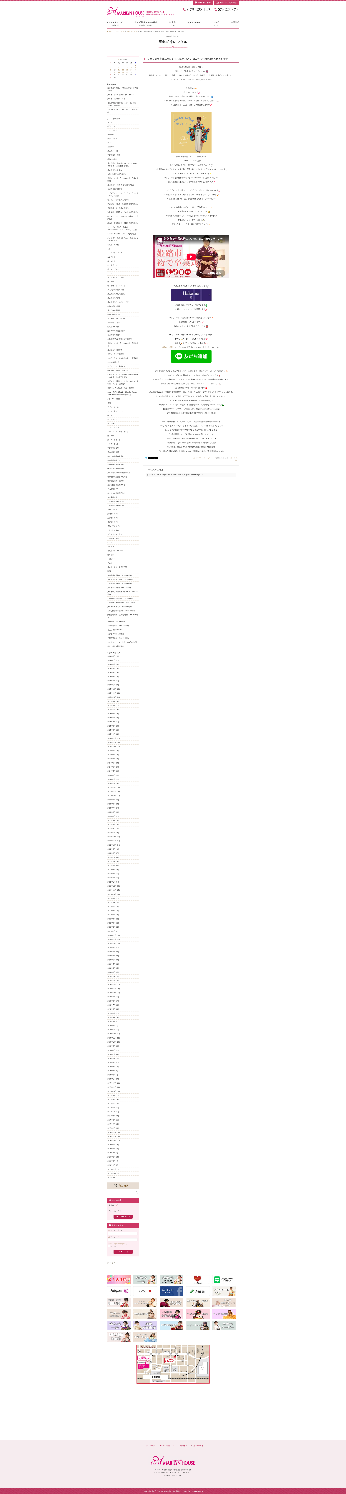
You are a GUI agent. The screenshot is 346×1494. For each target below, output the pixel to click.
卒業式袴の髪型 (113, 448)
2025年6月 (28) (113, 714)
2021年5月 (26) (113, 915)
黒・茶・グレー (113, 269)
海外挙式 (110, 555)
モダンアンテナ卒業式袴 (116, 366)
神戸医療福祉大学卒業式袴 (117, 477)
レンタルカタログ (167, 1446)
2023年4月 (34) (113, 820)
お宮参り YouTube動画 (115, 634)
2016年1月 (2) (112, 1165)
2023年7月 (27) (113, 808)
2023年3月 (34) (113, 824)
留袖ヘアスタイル (113, 526)
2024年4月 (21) (113, 771)
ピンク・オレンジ (113, 427)
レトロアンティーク (114, 253)
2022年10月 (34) (113, 845)
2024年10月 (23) (113, 746)
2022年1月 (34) (113, 882)
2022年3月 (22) (113, 874)
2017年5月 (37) (113, 1112)
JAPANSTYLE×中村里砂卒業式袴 (119, 339)
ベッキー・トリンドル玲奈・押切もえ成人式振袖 (122, 217)
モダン (109, 249)
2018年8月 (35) (113, 1050)
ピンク (109, 273)
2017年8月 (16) (113, 1099)
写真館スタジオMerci (115, 551)
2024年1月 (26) (113, 783)
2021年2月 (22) (113, 927)
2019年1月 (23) (113, 1030)
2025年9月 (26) (113, 701)
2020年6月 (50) (113, 960)
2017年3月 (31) (113, 1120)
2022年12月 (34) (113, 837)
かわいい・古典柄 (113, 399)
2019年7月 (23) (113, 1005)
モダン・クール (113, 407)
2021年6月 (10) (113, 911)
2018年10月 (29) (113, 1042)
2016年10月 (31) (113, 1140)
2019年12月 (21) (113, 984)
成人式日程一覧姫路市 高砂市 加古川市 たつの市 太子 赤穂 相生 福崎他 (122, 164)
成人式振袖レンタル (114, 170)
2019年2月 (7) (112, 1026)
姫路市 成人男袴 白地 (116, 99)
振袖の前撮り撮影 (113, 306)
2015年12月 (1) (113, 1169)
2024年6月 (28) (113, 763)
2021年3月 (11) (113, 923)
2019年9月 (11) (113, 997)
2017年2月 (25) (113, 1124)
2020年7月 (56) (113, 956)
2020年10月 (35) (113, 944)
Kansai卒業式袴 (113, 362)
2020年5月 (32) (113, 964)
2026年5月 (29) (113, 668)
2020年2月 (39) (113, 976)
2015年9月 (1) (112, 1177)
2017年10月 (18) (113, 1091)
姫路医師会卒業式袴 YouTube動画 (120, 598)
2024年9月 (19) (113, 751)
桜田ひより (111, 126)
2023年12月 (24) (113, 788)
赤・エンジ (111, 261)
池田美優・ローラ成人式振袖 (118, 208)
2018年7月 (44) (113, 1054)
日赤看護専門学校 (113, 489)
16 (110, 72)
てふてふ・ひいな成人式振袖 (118, 200)
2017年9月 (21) (113, 1095)
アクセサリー (112, 130)
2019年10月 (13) (113, 993)
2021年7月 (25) (113, 907)
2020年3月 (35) (113, 972)
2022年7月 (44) (113, 857)
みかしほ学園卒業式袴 (115, 456)
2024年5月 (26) (113, 767)
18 (119, 72)
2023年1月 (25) (113, 833)
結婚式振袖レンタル (114, 314)
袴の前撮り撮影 (113, 452)
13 (127, 70)
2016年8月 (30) (113, 1149)
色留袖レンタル (113, 522)
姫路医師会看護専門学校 (116, 485)
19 (123, 72)
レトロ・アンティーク (115, 411)
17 (115, 72)
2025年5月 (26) (113, 718)
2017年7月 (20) (113, 1104)
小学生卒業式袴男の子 (115, 505)
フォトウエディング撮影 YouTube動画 (122, 642)
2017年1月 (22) (113, 1128)
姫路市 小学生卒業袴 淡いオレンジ (121, 95)
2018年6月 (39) (113, 1058)
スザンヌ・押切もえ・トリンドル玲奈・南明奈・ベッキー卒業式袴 (122, 382)
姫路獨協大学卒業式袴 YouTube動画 (121, 602)
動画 (109, 571)
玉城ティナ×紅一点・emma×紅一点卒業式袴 (122, 344)
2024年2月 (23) (113, 779)
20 (127, 72)
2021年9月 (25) (113, 898)
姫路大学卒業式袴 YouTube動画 (119, 607)
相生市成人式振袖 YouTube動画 (119, 583)
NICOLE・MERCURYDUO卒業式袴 (120, 388)
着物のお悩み (112, 159)
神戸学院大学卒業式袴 (115, 481)
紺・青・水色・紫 (113, 440)
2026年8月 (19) (113, 656)
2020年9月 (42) (113, 948)
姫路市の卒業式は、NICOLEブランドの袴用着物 (122, 89)
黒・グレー (111, 423)
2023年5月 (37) (113, 816)
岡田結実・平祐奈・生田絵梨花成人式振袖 (122, 204)
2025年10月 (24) (113, 697)
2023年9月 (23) (113, 800)
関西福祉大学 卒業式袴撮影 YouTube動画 (122, 616)
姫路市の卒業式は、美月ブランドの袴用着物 (122, 111)
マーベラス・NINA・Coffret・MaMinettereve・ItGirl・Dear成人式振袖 (122, 228)
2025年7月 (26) (113, 709)
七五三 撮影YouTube (115, 630)
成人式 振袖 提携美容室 (117, 567)
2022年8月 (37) (113, 853)
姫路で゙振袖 (167, 347)
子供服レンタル (113, 538)
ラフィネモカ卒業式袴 (115, 354)
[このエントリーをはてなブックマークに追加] (146, 458)
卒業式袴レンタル (113, 323)
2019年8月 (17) (113, 1001)
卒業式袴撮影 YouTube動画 (118, 638)
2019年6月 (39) (113, 1009)
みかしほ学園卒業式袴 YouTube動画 (121, 611)
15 (135, 70)
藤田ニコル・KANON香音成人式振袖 (120, 185)
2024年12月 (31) (113, 738)
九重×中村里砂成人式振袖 (116, 174)
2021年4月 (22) (113, 919)
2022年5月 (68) (113, 865)
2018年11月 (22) (113, 1038)
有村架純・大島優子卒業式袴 (118, 370)
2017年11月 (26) (113, 1087)
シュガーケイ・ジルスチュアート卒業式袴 (122, 358)
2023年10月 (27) (113, 796)
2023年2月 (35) (113, 829)
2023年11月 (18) (113, 792)
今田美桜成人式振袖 (114, 189)
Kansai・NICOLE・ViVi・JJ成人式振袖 (121, 234)
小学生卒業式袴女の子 (115, 501)
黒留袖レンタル (113, 518)
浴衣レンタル (112, 139)
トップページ (149, 1446)
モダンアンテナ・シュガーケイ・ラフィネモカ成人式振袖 (122, 194)
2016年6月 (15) (113, 1157)
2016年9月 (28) (113, 1145)
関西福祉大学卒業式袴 (115, 469)
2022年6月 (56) (113, 861)
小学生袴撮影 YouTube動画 (118, 626)
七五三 (109, 542)
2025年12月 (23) (113, 689)
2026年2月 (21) (113, 681)
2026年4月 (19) (113, 673)
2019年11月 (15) (113, 989)
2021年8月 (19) (113, 902)
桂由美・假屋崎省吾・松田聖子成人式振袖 (122, 223)
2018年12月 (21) (113, 1034)
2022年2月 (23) (113, 878)
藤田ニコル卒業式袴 (114, 350)
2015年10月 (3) (113, 1173)
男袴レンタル (112, 510)
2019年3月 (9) (112, 1021)
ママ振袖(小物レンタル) (116, 319)
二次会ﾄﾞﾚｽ (111, 559)
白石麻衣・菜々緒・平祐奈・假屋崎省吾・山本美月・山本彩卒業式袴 (122, 376)
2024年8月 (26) (113, 755)
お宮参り (110, 546)
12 (123, 70)
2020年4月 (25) (113, 968)
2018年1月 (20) (113, 1079)
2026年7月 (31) (113, 660)
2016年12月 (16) (113, 1132)
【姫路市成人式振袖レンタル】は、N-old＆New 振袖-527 (122, 104)
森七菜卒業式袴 (113, 327)
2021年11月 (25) (113, 890)
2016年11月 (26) (113, 1136)
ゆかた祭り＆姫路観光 (115, 646)
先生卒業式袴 (112, 497)
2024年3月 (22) (113, 775)
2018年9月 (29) (113, 1046)
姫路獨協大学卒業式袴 (115, 464)
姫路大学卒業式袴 (113, 460)
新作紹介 (110, 135)
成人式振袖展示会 (113, 310)
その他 (109, 563)
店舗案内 (183, 1446)
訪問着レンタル (113, 514)
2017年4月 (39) (113, 1116)
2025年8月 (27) (113, 705)
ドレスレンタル (113, 530)
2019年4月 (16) (113, 1017)
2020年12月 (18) (113, 935)
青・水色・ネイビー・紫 (116, 286)
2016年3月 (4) (112, 1161)
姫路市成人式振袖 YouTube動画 (119, 588)
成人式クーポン (113, 151)
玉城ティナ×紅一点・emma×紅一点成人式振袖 (122, 179)
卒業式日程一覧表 (113, 155)
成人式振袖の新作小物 (115, 290)
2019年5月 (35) (113, 1013)
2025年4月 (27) (113, 722)
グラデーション (113, 444)
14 (131, 70)
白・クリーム (112, 265)
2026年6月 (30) (113, 664)
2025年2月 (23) (113, 730)
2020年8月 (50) (113, 952)
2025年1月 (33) (113, 734)
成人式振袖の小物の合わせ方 (118, 302)
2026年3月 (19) (113, 677)
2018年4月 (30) (113, 1067)
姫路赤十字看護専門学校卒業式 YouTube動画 (122, 593)
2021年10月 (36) (113, 894)
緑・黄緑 (110, 282)
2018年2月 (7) (112, 1075)
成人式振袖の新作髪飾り (116, 294)
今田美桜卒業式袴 (113, 335)
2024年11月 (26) (113, 742)
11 (119, 70)
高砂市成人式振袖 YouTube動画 (119, 575)
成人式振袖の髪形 (113, 298)
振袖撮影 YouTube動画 (116, 622)
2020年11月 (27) (113, 939)
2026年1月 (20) (113, 685)
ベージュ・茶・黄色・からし (118, 432)
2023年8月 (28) (113, 804)
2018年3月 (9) (112, 1071)
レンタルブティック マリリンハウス (204, 458)
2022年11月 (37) (113, 841)
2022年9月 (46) (113, 849)
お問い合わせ (198, 1446)
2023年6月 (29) (113, 812)
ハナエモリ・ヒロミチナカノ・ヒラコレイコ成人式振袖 (122, 239)
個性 (109, 403)
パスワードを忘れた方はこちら (117, 1244)
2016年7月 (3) (112, 1153)
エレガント (111, 257)
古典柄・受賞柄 (113, 245)
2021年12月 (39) (113, 886)
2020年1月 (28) (113, 980)
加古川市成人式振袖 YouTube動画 (120, 579)
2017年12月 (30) (113, 1083)
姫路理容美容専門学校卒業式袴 (118, 473)
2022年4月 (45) (113, 870)
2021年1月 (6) (112, 931)
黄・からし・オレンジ (115, 277)
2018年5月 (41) (113, 1063)
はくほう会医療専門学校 (116, 493)
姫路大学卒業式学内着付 (116, 331)
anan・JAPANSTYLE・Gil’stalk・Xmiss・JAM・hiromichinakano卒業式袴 (122, 393)
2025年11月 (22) (113, 693)
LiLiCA (109, 143)
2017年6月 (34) (113, 1108)
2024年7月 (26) (113, 759)
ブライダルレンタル (114, 534)
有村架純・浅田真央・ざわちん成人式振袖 (122, 212)
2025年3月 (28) (113, 726)
